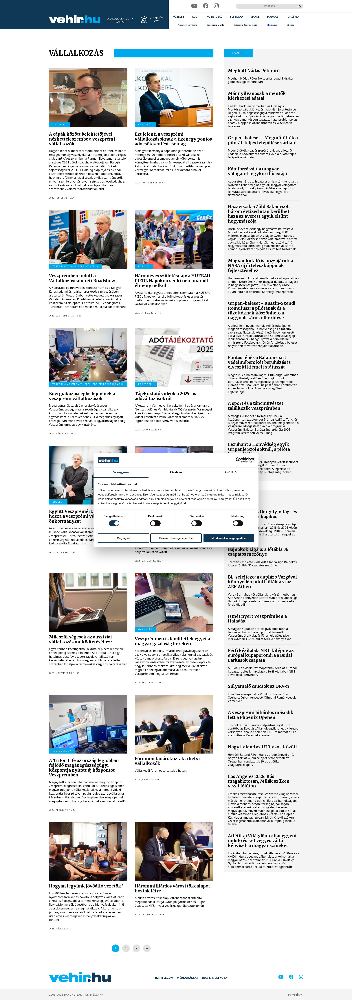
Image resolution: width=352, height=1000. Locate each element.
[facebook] (205, 6)
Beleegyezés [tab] (121, 472)
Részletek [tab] (176, 472)
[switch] (155, 523)
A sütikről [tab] (231, 472)
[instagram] (216, 6)
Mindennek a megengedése (228, 537)
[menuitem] (178, 16)
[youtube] (194, 6)
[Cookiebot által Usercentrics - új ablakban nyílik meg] (238, 460)
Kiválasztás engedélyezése (176, 537)
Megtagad (123, 537)
